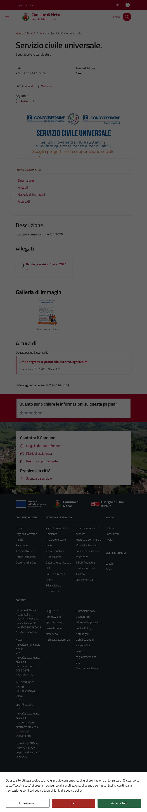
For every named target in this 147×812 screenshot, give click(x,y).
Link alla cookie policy (68, 790)
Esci (73, 803)
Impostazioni (27, 803)
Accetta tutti (119, 803)
